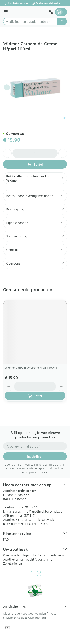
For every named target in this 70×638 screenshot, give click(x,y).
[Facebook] (31, 573)
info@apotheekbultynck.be (42, 511)
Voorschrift (43, 559)
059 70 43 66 (28, 507)
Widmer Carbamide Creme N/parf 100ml (31, 367)
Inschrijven (35, 456)
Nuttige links (26, 555)
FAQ (6, 539)
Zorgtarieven (12, 563)
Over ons (9, 555)
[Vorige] (7, 87)
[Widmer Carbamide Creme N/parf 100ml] (35, 332)
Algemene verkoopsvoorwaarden (24, 613)
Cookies (22, 617)
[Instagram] (39, 573)
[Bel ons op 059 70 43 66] (51, 12)
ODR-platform (37, 617)
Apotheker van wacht (18, 559)
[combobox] (30, 21)
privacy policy (38, 472)
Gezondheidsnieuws (52, 555)
